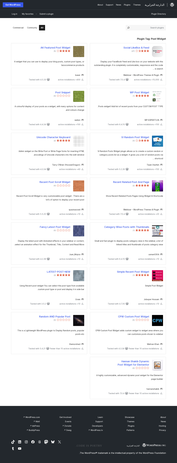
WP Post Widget (139, 92)
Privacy (162, 430)
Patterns (130, 430)
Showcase (129, 417)
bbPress (35, 426)
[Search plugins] (128, 27)
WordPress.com (31, 417)
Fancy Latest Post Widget (55, 227)
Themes (130, 421)
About (163, 417)
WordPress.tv (95, 430)
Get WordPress (13, 5)
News (163, 421)
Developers (97, 426)
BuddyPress (33, 430)
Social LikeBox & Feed (136, 47)
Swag (67, 430)
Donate (66, 426)
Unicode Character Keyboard (53, 137)
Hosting (162, 426)
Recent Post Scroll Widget (55, 182)
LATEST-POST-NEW (58, 271)
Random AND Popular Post (54, 316)
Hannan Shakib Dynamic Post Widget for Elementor (133, 363)
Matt (36, 421)
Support (99, 421)
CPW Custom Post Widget (133, 316)
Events (68, 421)
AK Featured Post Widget (55, 47)
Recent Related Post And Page (131, 182)
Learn (100, 417)
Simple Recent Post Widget (133, 271)
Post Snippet (62, 92)
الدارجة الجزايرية (133, 446)
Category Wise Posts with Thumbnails (126, 227)
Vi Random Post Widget (135, 137)
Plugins (131, 426)
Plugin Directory (158, 14)
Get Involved (65, 417)
